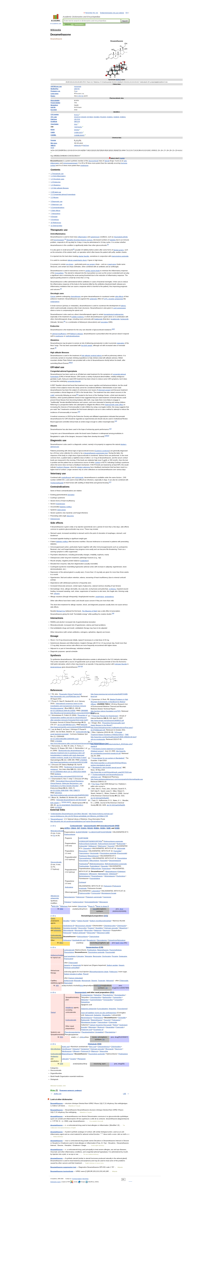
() (122, 158)
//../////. (107, 720)
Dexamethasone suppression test (63, 1167)
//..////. (72, 713)
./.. (65, 739)
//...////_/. (111, 772)
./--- (64, 710)
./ (68, 725)
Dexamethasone (56, 1110)
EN (127, 13)
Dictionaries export (55, 1181)
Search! (125, 21)
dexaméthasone (56, 1116)
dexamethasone (56, 1125)
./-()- (71, 805)
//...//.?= (76, 821)
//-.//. (65, 696)
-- (76, 115)
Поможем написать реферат (70, 1090)
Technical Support (77, 1178)
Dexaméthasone (56, 1103)
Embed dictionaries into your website (112, 13)
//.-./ (105, 711)
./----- (69, 772)
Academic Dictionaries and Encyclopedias (81, 17)
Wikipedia (68, 24)
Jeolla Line (57, 1094)
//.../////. (79, 743)
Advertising (85, 1178)
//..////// (69, 795)
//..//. (117, 779)
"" (70, 694)
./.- (61, 790)
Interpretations (79, 24)
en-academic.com (55, 23)
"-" (105, 716)
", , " (67, 783)
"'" (107, 767)
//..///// (68, 762)
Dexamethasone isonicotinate (61, 1171)
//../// (70, 727)
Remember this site (92, 13)
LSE (124, 1094)
